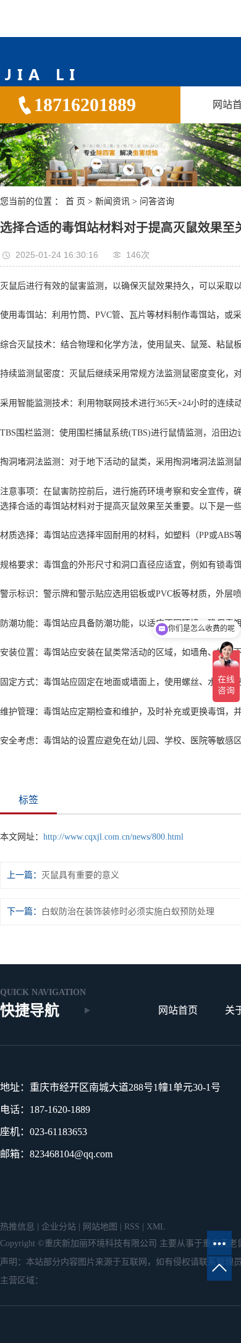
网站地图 (100, 1226)
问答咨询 (157, 201)
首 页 (75, 201)
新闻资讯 (112, 201)
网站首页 (178, 1010)
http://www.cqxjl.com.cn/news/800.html (113, 836)
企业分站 (58, 1226)
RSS (132, 1226)
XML (156, 1226)
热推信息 (17, 1226)
